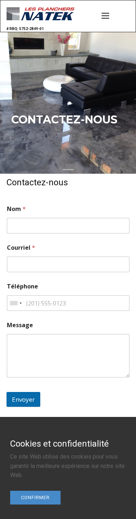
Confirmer (35, 497)
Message (20, 325)
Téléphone (22, 286)
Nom (16, 209)
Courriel (21, 247)
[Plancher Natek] (40, 13)
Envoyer (23, 399)
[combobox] (15, 303)
